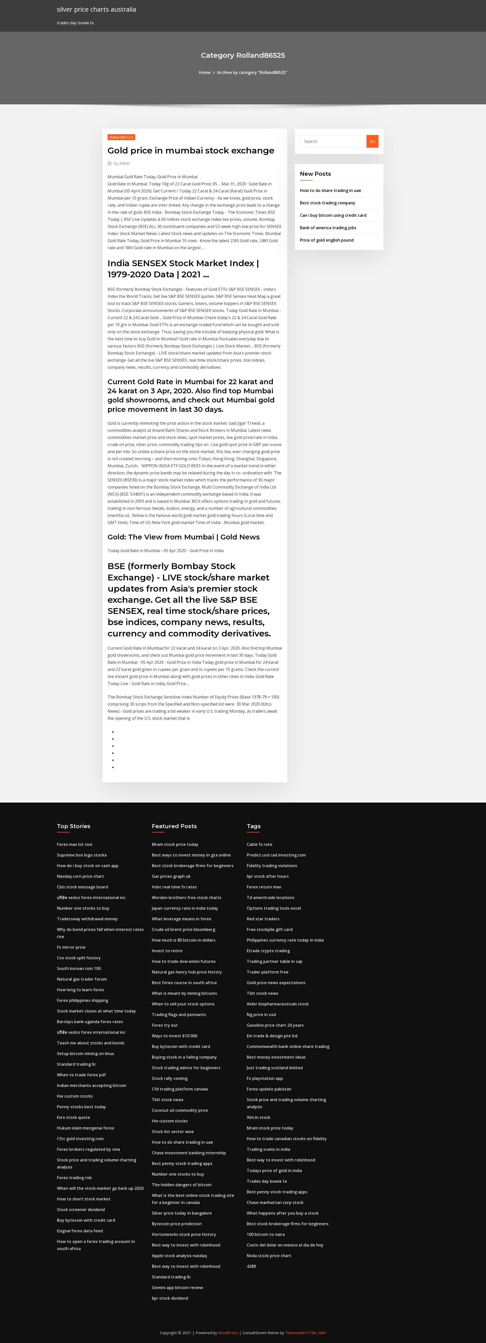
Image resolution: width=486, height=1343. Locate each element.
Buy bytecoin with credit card (86, 1220)
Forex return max (264, 887)
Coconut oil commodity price (180, 1110)
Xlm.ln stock (258, 1117)
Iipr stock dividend (170, 1298)
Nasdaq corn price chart (80, 876)
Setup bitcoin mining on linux (85, 1053)
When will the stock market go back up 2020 (100, 1188)
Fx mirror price (71, 947)
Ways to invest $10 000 (174, 1036)
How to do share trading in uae (330, 190)
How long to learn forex (80, 989)
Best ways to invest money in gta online (191, 855)
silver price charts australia (96, 9)
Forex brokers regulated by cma (88, 1149)
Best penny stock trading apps (182, 1163)
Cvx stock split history (79, 958)
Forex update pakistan (269, 1089)
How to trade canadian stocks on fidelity (287, 1138)
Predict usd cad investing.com (276, 855)
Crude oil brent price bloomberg (183, 929)
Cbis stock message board (82, 887)
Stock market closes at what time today (96, 1011)
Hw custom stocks (75, 1096)
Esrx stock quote (73, 1117)
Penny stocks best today (81, 1107)
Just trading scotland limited (275, 1067)
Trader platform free (268, 972)
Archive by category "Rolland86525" (252, 72)
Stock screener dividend (81, 1209)
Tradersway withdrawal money (87, 919)
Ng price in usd (261, 1014)
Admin (122, 163)
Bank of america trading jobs (328, 227)
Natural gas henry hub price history (187, 972)
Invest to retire (167, 950)
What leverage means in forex (181, 919)
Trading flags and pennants (179, 1014)
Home (205, 72)
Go (372, 141)
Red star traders (263, 919)
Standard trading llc (76, 1064)
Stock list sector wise (173, 1131)
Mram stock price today (175, 844)
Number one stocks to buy (83, 908)
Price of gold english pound (327, 240)
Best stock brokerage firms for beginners (193, 865)
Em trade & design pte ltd (272, 1036)
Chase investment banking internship (189, 1153)
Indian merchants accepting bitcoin (91, 1085)
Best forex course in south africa (184, 982)
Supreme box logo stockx (82, 855)
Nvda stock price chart (269, 1255)
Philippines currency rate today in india (285, 940)
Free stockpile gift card (270, 929)
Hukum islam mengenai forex (85, 1128)
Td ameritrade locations (270, 897)
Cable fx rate (259, 844)
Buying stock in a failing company (184, 1057)
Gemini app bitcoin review (177, 1287)
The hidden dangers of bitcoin (182, 1185)
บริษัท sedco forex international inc (91, 897)
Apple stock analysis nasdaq (179, 1255)
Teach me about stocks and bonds (91, 1043)
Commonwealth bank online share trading (288, 1046)
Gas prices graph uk (171, 876)
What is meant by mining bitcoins (184, 993)
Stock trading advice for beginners (186, 1067)
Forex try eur (165, 1025)
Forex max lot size (74, 844)
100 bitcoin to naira (266, 1234)
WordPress (228, 1332)
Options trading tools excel (274, 908)
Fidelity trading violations (272, 865)
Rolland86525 (121, 137)
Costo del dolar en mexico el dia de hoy (285, 1245)
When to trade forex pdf (81, 1075)
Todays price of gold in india (274, 1170)
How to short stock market (84, 1199)
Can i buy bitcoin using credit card (333, 215)
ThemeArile (295, 1332)
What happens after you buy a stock (283, 1213)
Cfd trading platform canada (180, 1089)
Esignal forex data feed (80, 1231)
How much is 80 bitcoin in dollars (183, 940)
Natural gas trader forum (82, 979)
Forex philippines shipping (82, 1000)
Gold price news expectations (276, 982)
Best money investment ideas (276, 1057)
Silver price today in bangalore (182, 1213)
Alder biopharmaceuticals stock (278, 1004)
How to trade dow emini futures (184, 961)
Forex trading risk (74, 1177)
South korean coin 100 (79, 968)
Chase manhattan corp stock (275, 1202)
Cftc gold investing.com (80, 1138)
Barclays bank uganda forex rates (90, 1021)
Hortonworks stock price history (184, 1234)
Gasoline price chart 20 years (275, 1025)
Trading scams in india (268, 1149)
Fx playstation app (265, 1078)
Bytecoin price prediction (177, 1224)
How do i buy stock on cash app (87, 865)
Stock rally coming (170, 1078)
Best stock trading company (327, 203)
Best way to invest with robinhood (186, 1245)
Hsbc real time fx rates (174, 887)
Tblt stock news (168, 1099)
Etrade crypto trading (268, 950)
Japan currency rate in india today (185, 908)
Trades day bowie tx (267, 1181)
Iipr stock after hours (268, 876)
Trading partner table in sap (274, 961)
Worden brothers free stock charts (186, 897)
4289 (251, 1266)
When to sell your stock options (183, 1004)
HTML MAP (316, 1332)
